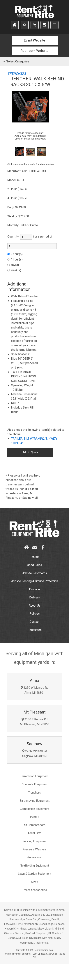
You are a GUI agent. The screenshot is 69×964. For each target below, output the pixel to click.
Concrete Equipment (34, 784)
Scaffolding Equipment (34, 865)
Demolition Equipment (34, 776)
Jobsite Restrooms (34, 573)
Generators (34, 857)
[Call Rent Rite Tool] (44, 25)
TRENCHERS (16, 73)
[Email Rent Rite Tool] (34, 548)
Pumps (34, 817)
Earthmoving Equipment (34, 801)
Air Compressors (34, 825)
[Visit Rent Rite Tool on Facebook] (42, 548)
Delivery (34, 597)
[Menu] (54, 25)
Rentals (34, 557)
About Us (34, 605)
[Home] (14, 25)
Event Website (34, 40)
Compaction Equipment (34, 809)
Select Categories (17, 61)
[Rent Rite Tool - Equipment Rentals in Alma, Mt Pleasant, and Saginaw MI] (34, 17)
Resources (35, 630)
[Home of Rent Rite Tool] (35, 536)
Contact (34, 622)
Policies (34, 613)
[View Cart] (34, 25)
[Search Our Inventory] (24, 25)
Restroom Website (34, 50)
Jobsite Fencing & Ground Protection (34, 581)
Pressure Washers (34, 849)
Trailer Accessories (34, 890)
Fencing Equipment (34, 841)
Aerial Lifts (34, 833)
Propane (34, 589)
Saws (34, 882)
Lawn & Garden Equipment (34, 874)
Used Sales (34, 565)
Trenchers (34, 792)
